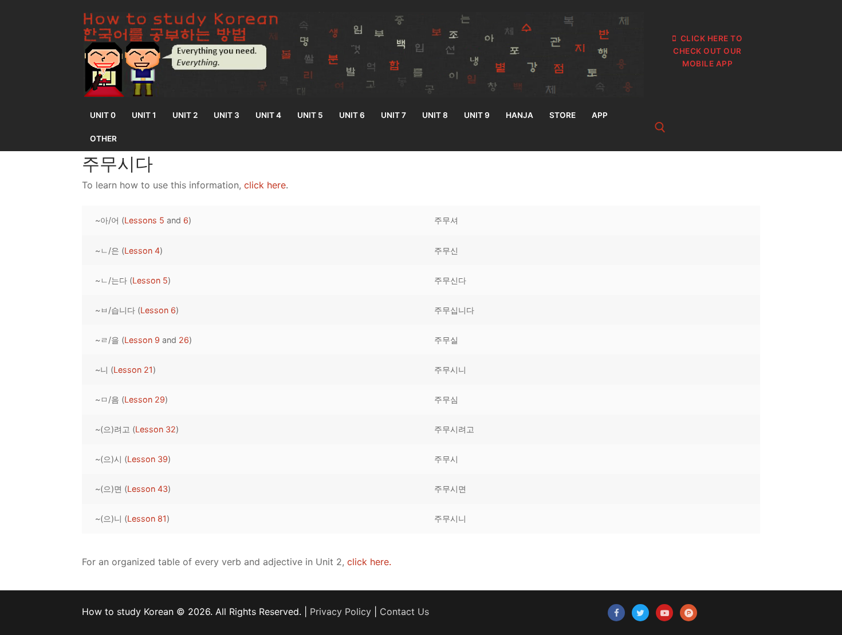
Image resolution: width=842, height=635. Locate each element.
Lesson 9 (142, 340)
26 (184, 340)
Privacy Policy (340, 611)
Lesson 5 (150, 280)
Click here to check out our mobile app (707, 51)
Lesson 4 (142, 250)
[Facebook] (616, 612)
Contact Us (404, 611)
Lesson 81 (147, 518)
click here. (369, 561)
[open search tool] (660, 127)
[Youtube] (664, 612)
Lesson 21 (133, 369)
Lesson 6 (158, 310)
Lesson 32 (155, 429)
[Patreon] (688, 612)
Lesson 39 (147, 459)
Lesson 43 (147, 489)
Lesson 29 (144, 399)
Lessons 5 (144, 220)
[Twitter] (640, 612)
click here (265, 185)
